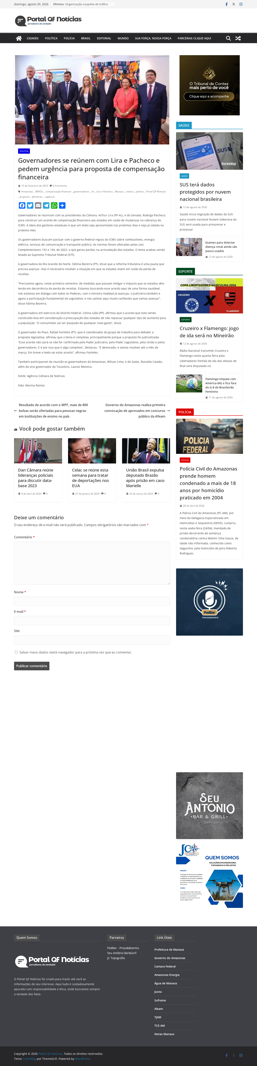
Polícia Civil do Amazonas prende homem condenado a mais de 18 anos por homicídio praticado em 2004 (208, 483)
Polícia (69, 38)
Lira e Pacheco (104, 191)
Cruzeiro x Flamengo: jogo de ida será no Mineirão (209, 332)
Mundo (123, 38)
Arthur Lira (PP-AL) (110, 215)
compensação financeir (58, 191)
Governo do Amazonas (169, 958)
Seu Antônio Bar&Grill (122, 953)
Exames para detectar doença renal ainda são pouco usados (221, 247)
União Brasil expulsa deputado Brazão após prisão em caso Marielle (145, 477)
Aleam (158, 1009)
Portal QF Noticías (156, 191)
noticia (130, 191)
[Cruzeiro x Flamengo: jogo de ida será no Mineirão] (209, 295)
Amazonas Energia (166, 975)
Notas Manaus (164, 1034)
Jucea (158, 992)
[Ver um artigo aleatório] (238, 38)
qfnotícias (37, 196)
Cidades (33, 38)
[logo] (52, 948)
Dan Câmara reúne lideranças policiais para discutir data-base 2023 (35, 477)
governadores (81, 191)
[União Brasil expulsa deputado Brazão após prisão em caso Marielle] (146, 441)
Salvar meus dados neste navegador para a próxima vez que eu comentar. (75, 652)
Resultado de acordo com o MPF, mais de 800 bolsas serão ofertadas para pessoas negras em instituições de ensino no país (53, 411)
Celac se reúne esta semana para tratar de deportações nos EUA (90, 477)
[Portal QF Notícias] (19, 38)
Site (17, 631)
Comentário (24, 537)
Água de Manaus (165, 983)
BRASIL (39, 191)
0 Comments (60, 185)
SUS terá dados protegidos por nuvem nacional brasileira (205, 191)
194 (52, 250)
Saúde (184, 176)
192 (44, 250)
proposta (24, 196)
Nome (20, 592)
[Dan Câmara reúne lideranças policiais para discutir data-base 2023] (38, 441)
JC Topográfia (116, 958)
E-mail (20, 611)
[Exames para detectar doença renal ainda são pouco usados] (189, 249)
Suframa (160, 1000)
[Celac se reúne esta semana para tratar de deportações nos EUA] (92, 441)
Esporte (185, 319)
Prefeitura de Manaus (169, 949)
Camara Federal (165, 966)
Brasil (86, 38)
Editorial (104, 38)
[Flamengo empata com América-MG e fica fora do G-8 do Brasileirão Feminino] (189, 388)
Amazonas (27, 191)
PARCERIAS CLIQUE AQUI (194, 38)
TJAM (157, 1017)
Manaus (119, 191)
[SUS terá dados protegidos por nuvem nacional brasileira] (209, 151)
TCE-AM (159, 1025)
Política (51, 38)
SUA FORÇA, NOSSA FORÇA (153, 38)
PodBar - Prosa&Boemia (123, 948)
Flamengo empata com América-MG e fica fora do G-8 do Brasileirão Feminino (220, 385)
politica (140, 191)
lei (93, 191)
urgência (50, 196)
